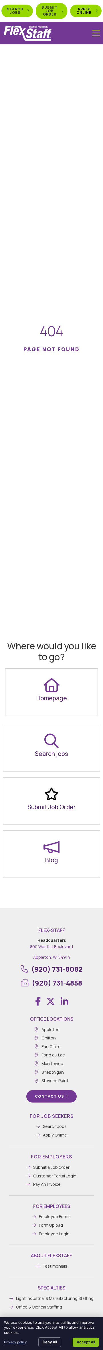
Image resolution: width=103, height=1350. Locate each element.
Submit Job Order (51, 807)
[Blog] (51, 847)
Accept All (86, 1342)
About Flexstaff (51, 1255)
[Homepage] (51, 685)
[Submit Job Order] (51, 794)
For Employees (51, 1206)
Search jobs (51, 754)
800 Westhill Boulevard (51, 946)
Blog (51, 860)
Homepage (51, 698)
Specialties (51, 1288)
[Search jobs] (51, 740)
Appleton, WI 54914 (51, 957)
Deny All (50, 1342)
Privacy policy (15, 1342)
